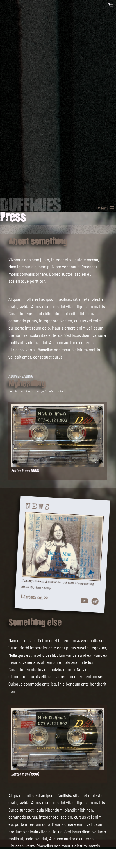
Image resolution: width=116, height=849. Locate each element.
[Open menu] (107, 208)
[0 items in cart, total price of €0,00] (111, 6)
